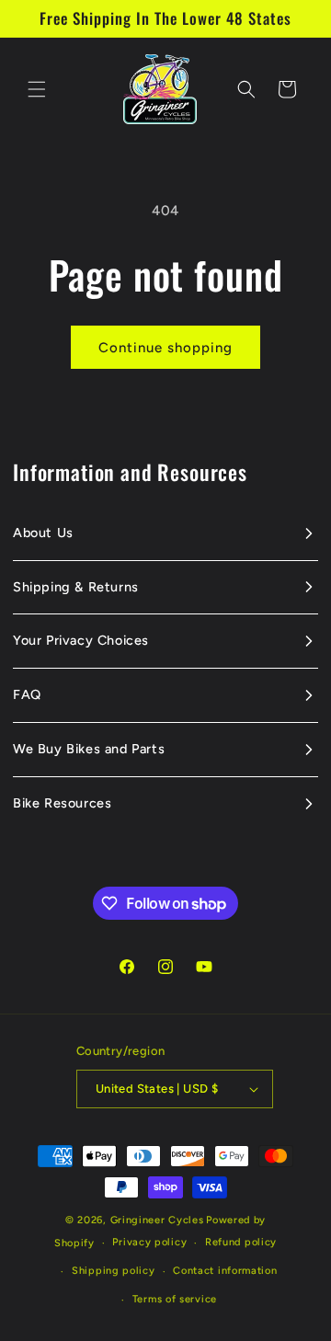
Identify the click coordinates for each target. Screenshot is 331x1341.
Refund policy (241, 1242)
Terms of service (174, 1299)
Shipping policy (113, 1271)
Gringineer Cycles (157, 1220)
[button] (37, 89)
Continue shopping (165, 347)
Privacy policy (149, 1242)
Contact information (225, 1271)
